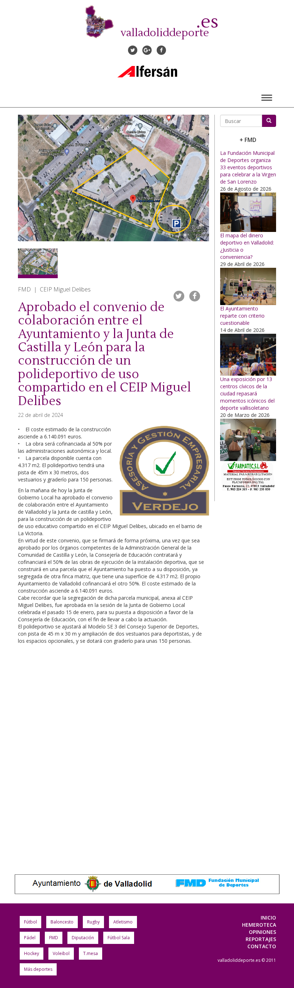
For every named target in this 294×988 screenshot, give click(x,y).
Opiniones (262, 931)
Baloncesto (62, 922)
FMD (53, 938)
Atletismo (123, 922)
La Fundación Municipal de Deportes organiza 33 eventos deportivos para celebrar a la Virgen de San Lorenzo (248, 167)
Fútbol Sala (119, 938)
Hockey (31, 953)
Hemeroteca (259, 924)
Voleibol (61, 953)
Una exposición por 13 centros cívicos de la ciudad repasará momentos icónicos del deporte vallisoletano (247, 393)
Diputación (83, 938)
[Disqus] (113, 755)
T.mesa (90, 953)
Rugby (93, 922)
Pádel (29, 938)
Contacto (261, 946)
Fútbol (30, 922)
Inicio (268, 917)
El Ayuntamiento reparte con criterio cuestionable (242, 315)
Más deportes (38, 969)
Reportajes (261, 939)
